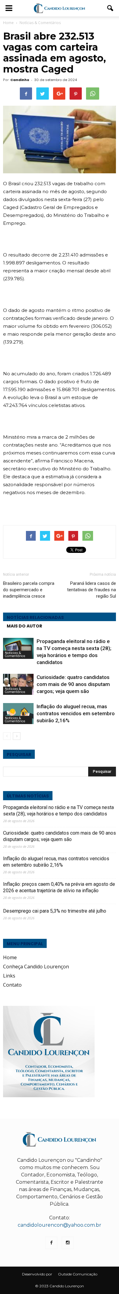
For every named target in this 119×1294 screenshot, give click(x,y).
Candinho (19, 79)
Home (8, 22)
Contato (12, 984)
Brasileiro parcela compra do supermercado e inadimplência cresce (28, 590)
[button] (110, 8)
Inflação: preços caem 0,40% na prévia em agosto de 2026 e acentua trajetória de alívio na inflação (59, 887)
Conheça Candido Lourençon (36, 966)
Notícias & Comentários (15, 654)
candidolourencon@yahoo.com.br (59, 1225)
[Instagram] (68, 1243)
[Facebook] (51, 1243)
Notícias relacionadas (35, 617)
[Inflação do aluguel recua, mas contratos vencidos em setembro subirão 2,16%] (18, 713)
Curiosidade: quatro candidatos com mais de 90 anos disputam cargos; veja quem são (73, 684)
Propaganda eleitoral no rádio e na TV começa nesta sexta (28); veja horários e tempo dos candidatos (58, 810)
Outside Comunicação (77, 1274)
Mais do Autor (24, 626)
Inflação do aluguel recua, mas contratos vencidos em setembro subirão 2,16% (76, 713)
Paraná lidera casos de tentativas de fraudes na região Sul (91, 590)
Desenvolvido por (37, 1274)
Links (9, 975)
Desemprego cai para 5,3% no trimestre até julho (54, 911)
